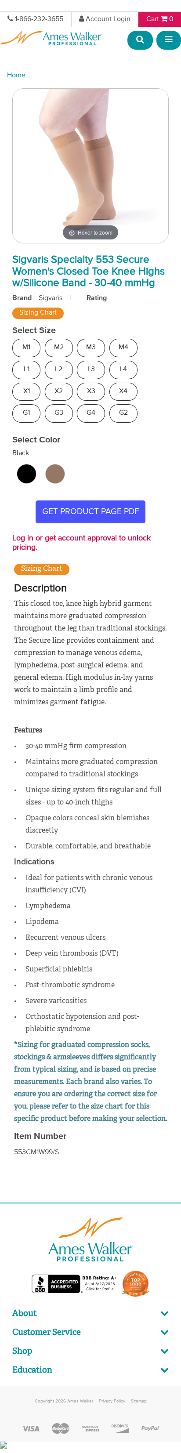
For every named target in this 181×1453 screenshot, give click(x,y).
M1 (26, 347)
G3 (58, 413)
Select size (34, 330)
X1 (26, 391)
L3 (91, 369)
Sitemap (139, 1401)
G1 (26, 413)
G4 (91, 413)
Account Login (108, 19)
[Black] (26, 474)
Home (16, 75)
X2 (58, 391)
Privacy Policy (112, 1401)
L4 (123, 369)
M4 (123, 347)
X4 (123, 391)
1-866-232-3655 (39, 19)
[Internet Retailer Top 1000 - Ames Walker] (135, 1296)
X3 (91, 391)
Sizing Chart (38, 312)
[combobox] (140, 40)
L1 (26, 369)
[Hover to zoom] (90, 166)
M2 (59, 347)
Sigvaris (50, 298)
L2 (58, 369)
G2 (123, 413)
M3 (91, 347)
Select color (36, 439)
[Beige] (55, 474)
